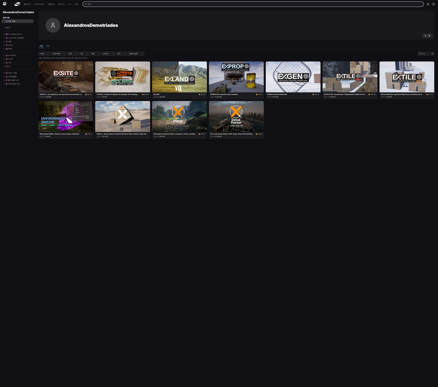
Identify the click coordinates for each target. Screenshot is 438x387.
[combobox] (254, 4)
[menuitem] (27, 4)
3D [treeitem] (9, 28)
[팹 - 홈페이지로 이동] (17, 4)
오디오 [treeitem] (10, 59)
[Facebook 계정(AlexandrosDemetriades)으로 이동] (429, 35)
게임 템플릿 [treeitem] (12, 76)
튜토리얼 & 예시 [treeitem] (14, 84)
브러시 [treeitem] (10, 45)
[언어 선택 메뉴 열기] (428, 4)
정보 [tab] (48, 46)
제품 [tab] (41, 46)
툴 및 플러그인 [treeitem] (13, 80)
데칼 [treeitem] (10, 42)
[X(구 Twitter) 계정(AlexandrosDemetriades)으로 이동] (425, 35)
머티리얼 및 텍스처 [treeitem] (15, 34)
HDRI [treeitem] (10, 49)
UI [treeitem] (9, 66)
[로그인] (433, 4)
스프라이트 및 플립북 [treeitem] (16, 38)
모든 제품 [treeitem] (11, 21)
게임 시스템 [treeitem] (12, 73)
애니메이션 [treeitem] (12, 55)
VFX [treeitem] (9, 63)
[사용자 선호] (432, 53)
